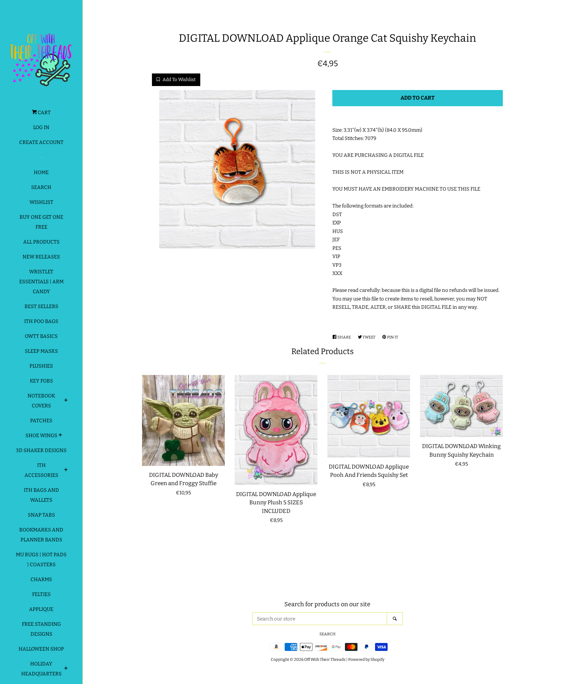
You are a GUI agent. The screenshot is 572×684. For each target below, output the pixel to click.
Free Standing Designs (41, 629)
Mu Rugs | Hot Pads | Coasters (41, 560)
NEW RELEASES (41, 257)
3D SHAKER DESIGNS (41, 450)
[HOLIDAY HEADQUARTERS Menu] (66, 669)
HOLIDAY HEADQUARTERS (41, 669)
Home (41, 172)
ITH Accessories (41, 470)
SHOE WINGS (41, 435)
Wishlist (41, 202)
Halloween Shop (41, 649)
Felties (41, 594)
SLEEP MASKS (41, 351)
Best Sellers (41, 306)
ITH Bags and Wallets (41, 495)
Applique (41, 609)
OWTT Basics (41, 336)
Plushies (41, 366)
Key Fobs (41, 381)
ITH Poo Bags (41, 321)
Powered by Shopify (366, 659)
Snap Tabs (41, 515)
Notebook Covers (41, 401)
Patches (41, 421)
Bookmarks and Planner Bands (41, 535)
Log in (41, 127)
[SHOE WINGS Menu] (60, 436)
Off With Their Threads (325, 659)
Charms (41, 579)
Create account (41, 142)
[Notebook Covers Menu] (66, 401)
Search (41, 187)
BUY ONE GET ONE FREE (41, 222)
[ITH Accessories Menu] (66, 470)
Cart (44, 112)
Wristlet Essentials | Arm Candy (41, 282)
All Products (41, 242)
